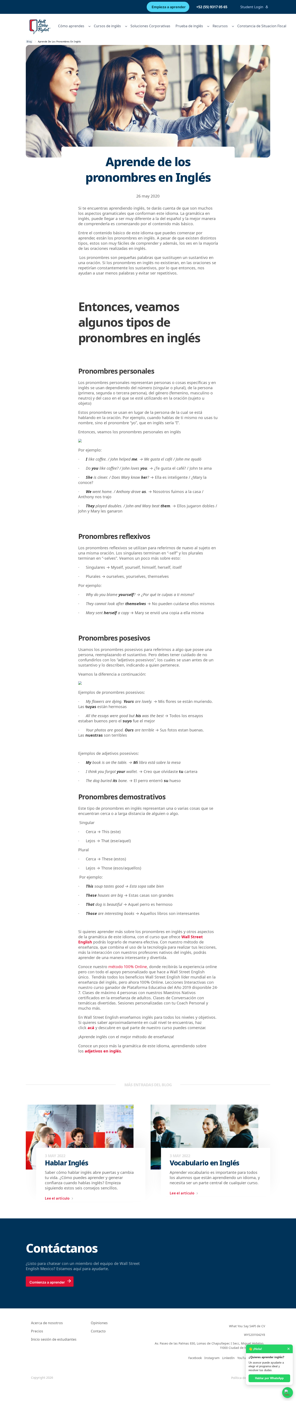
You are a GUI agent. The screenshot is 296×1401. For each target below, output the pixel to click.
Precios (37, 1331)
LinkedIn (228, 1358)
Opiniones (99, 1323)
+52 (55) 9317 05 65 (211, 7)
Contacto (98, 1331)
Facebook (195, 1358)
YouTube (243, 1358)
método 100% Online (127, 966)
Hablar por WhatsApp (269, 1378)
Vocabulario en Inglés (204, 1162)
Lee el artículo (57, 1198)
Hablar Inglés (66, 1162)
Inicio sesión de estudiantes (53, 1339)
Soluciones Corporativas (150, 26)
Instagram (212, 1358)
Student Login (251, 7)
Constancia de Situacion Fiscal (261, 26)
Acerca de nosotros (47, 1323)
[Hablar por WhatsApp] (287, 1392)
